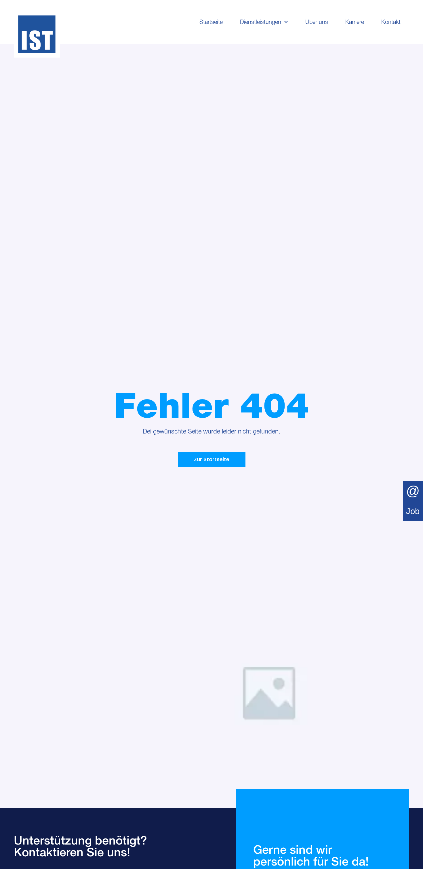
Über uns (316, 22)
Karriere (354, 22)
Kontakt (391, 22)
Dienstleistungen (260, 22)
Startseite (211, 22)
